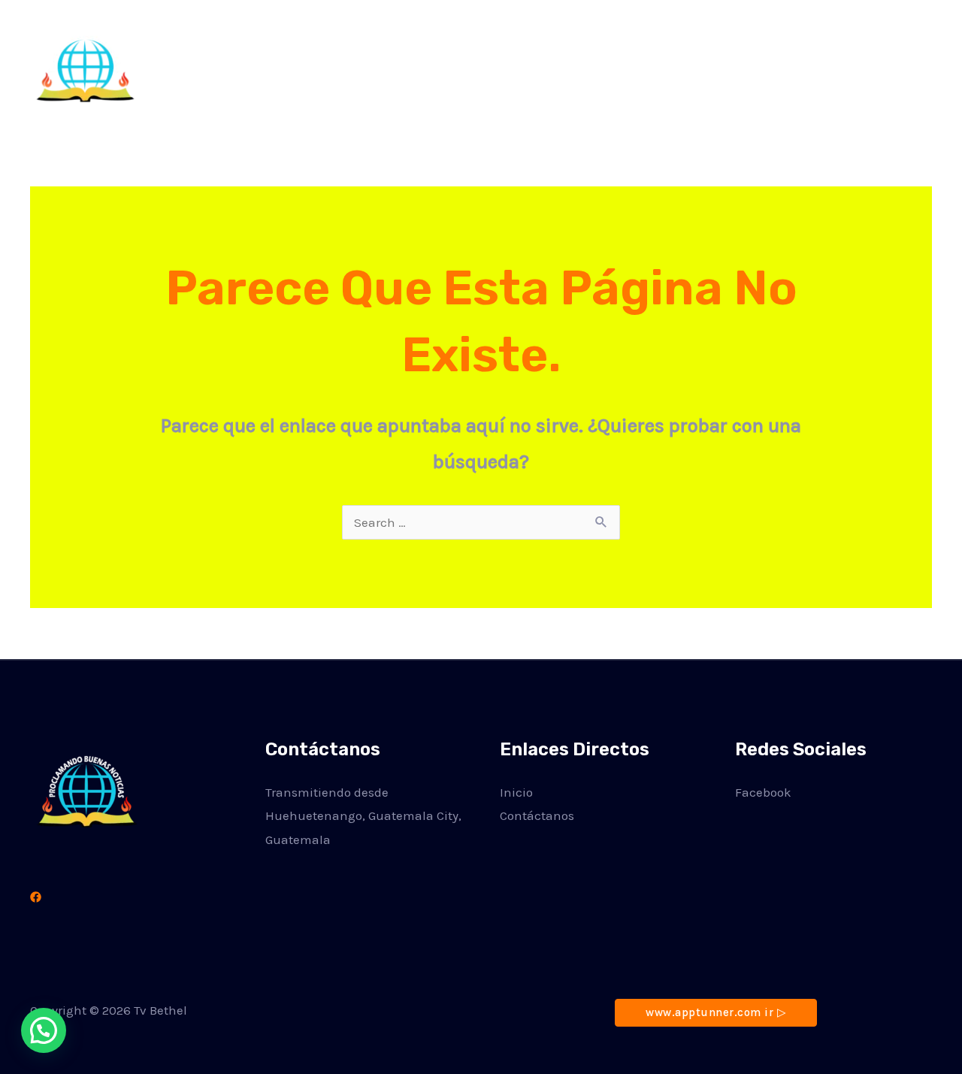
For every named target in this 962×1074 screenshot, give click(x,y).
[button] (882, 68)
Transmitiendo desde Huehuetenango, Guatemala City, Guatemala (363, 816)
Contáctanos (767, 67)
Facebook (763, 792)
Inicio (687, 67)
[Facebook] (35, 897)
